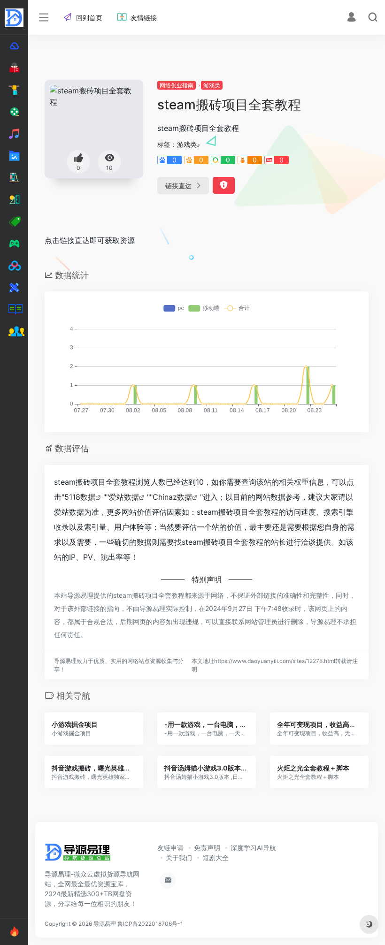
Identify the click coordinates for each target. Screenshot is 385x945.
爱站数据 (124, 497)
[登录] (351, 18)
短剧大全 (215, 857)
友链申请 (170, 848)
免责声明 (207, 848)
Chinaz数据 (172, 497)
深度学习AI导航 (253, 848)
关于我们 (179, 857)
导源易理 (104, 923)
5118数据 (79, 497)
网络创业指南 (176, 85)
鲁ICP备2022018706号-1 (150, 923)
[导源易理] (78, 855)
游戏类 (211, 85)
